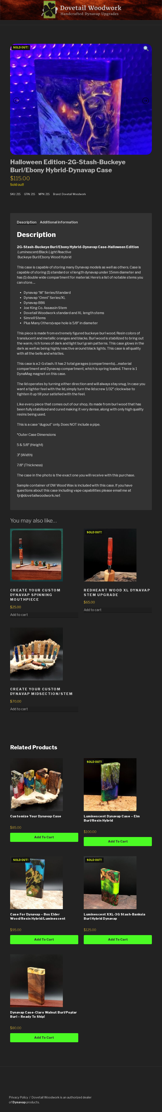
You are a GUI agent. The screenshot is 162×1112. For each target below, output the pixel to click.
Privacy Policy (18, 1097)
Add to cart (92, 610)
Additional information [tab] (59, 222)
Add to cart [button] (19, 615)
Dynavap (19, 1102)
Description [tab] (26, 222)
